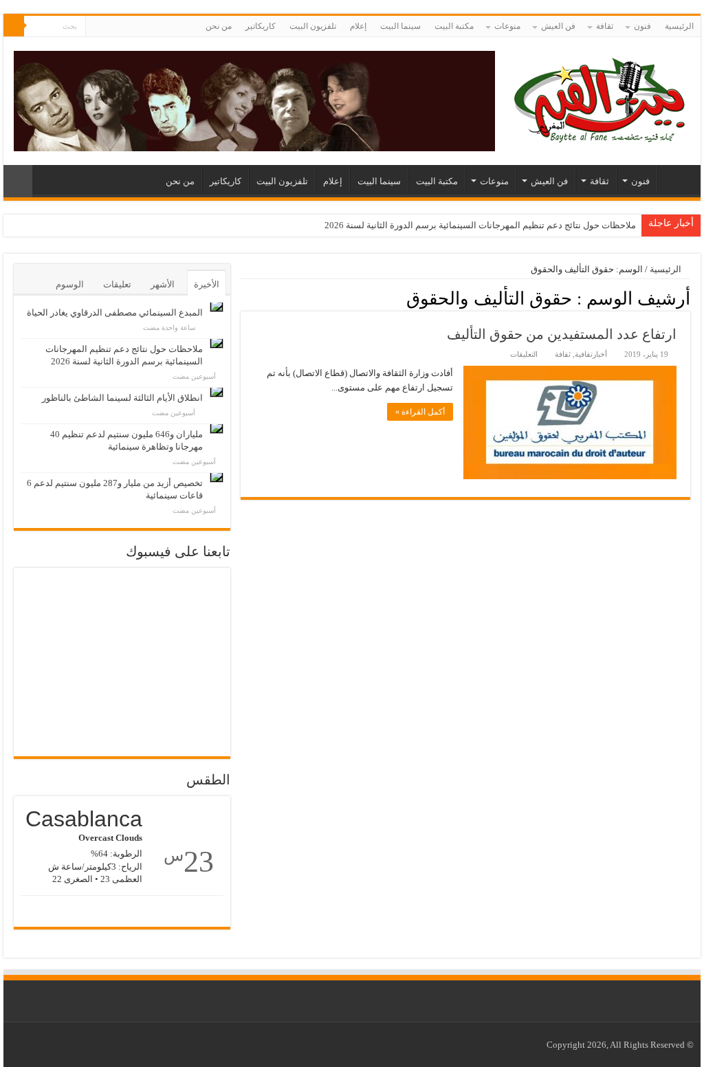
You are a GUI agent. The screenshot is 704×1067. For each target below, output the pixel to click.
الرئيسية (679, 26)
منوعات (507, 26)
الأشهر (163, 284)
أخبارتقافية (591, 354)
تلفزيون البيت (312, 26)
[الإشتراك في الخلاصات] (244, 297)
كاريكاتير (260, 26)
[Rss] (122, 27)
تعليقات (117, 284)
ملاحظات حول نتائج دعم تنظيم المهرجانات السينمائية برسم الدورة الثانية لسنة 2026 (480, 225)
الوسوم (70, 284)
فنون (642, 26)
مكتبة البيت (454, 26)
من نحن (219, 26)
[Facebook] (109, 27)
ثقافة (604, 26)
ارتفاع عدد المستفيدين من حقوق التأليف (561, 334)
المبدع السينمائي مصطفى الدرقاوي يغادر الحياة (115, 312)
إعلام (358, 26)
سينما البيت (400, 26)
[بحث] (13, 26)
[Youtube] (96, 27)
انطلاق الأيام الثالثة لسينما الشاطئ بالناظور (122, 398)
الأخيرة (206, 284)
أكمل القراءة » (420, 412)
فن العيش (558, 26)
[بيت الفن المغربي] (601, 98)
